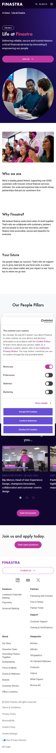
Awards (5, 680)
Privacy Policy (9, 714)
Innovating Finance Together (11, 656)
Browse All (35, 685)
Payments (7, 602)
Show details (41, 403)
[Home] (12, 4)
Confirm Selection (28, 421)
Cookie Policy (43, 341)
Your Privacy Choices (16, 740)
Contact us (25, 570)
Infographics (36, 655)
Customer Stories (10, 686)
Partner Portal (36, 608)
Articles (34, 643)
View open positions (28, 544)
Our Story (6, 643)
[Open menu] (51, 4)
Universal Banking (10, 608)
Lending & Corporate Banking (12, 596)
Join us (25, 59)
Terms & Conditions (11, 707)
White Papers (36, 679)
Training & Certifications (41, 627)
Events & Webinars (11, 674)
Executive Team (9, 649)
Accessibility (8, 720)
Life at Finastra (18, 13)
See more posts (28, 513)
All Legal (6, 747)
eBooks (34, 649)
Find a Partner (36, 602)
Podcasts (34, 667)
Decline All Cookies (28, 429)
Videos (33, 673)
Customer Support (38, 621)
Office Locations (10, 691)
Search (43, 4)
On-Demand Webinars (40, 661)
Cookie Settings (9, 733)
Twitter (38, 580)
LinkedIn (18, 580)
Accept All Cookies (28, 412)
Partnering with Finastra (41, 596)
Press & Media (9, 668)
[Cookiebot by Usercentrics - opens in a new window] (41, 321)
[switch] (49, 375)
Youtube (28, 580)
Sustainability (8, 662)
